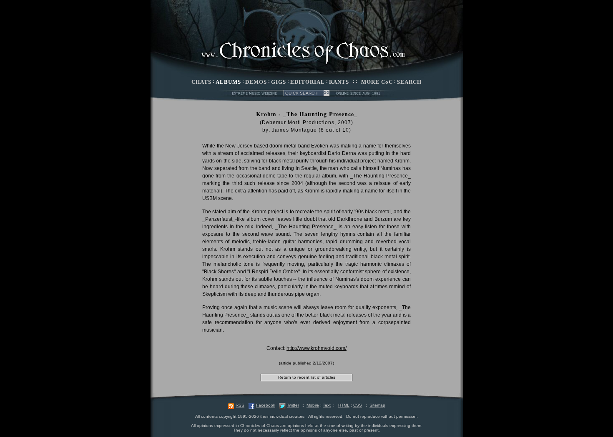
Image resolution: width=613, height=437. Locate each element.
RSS (240, 405)
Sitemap (377, 405)
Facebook (265, 405)
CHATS (201, 82)
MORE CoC (377, 82)
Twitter (293, 405)
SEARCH (409, 82)
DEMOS (256, 82)
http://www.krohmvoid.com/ (316, 348)
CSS (357, 405)
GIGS (278, 82)
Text (327, 405)
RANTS (339, 82)
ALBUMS (228, 82)
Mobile (312, 405)
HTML (343, 405)
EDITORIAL (307, 82)
